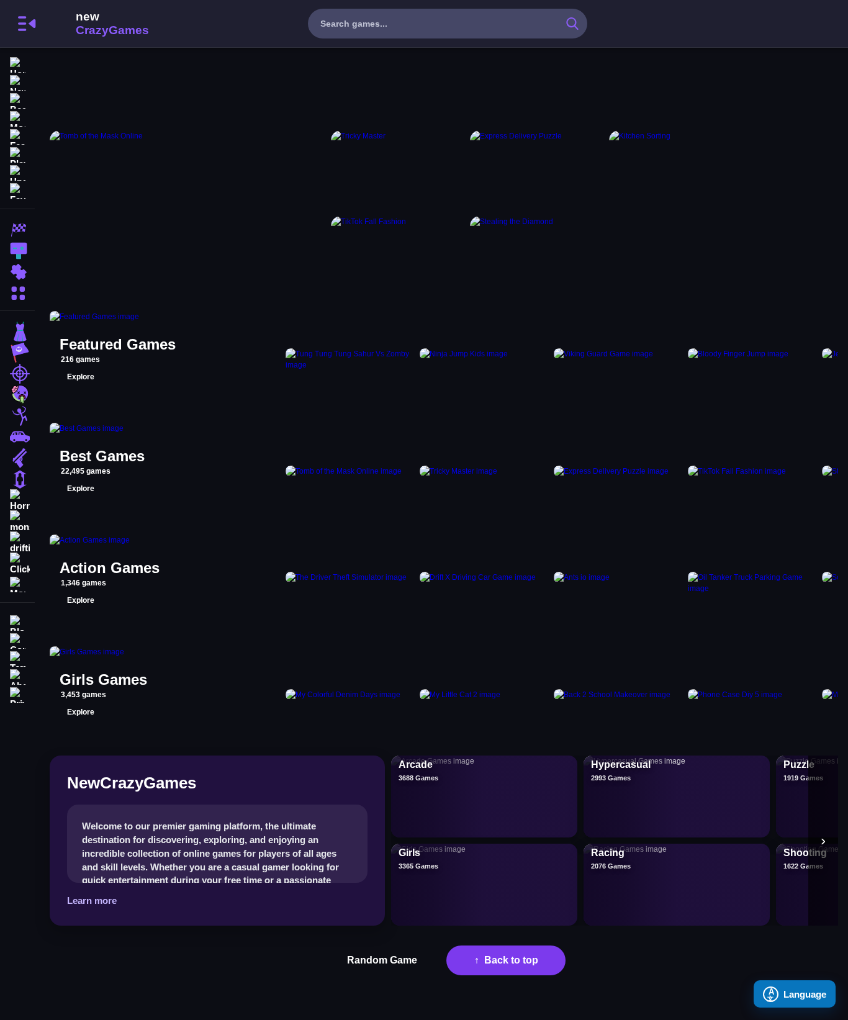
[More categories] (823, 841)
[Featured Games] (17, 136)
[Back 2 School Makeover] (618, 694)
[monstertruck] (17, 521)
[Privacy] (17, 694)
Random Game (382, 960)
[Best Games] (17, 100)
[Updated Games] (17, 172)
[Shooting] (17, 373)
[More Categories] (17, 291)
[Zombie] (17, 394)
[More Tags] (17, 583)
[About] (17, 676)
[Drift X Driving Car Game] (484, 583)
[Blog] (17, 622)
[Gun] (17, 458)
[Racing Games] (17, 229)
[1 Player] (17, 479)
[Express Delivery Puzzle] (537, 170)
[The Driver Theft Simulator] (350, 583)
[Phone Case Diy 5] (752, 694)
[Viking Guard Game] (618, 359)
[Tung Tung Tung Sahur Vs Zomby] (350, 359)
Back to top (511, 960)
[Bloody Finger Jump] (752, 359)
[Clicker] (17, 563)
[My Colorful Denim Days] (350, 694)
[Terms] (17, 658)
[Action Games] (17, 250)
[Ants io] (618, 583)
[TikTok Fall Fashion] (398, 256)
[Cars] (17, 437)
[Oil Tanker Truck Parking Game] (752, 583)
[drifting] (17, 542)
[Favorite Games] (17, 190)
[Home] (17, 64)
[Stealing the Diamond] (537, 256)
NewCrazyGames (95, 23)
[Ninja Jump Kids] (484, 359)
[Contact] (17, 640)
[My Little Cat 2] (484, 694)
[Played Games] (17, 154)
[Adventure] (17, 352)
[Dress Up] (17, 331)
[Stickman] (17, 416)
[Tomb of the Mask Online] (188, 213)
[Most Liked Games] (17, 118)
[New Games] (17, 82)
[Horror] (17, 500)
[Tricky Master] (398, 170)
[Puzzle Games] (17, 271)
